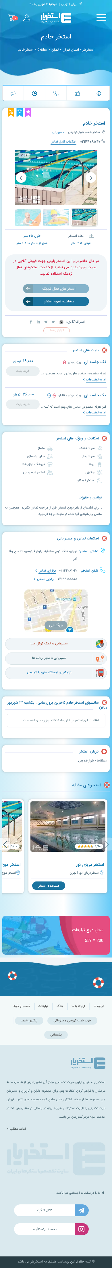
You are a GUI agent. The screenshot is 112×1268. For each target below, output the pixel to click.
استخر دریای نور (90, 864)
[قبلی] (91, 177)
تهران (55, 49)
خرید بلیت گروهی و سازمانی (72, 1020)
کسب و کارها (21, 1006)
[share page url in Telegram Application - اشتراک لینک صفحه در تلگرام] (45, 321)
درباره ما (99, 1006)
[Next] (5, 844)
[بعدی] (21, 177)
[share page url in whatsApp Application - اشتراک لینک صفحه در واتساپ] (61, 321)
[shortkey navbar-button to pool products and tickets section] (77, 93)
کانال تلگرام (44, 1210)
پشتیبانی (56, 1034)
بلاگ (60, 1006)
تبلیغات (43, 1006)
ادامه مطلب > (16, 1129)
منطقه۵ (42, 49)
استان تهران (71, 49)
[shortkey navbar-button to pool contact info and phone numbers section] (56, 93)
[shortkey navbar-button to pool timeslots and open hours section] (34, 93)
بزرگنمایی (56, 625)
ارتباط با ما (78, 1006)
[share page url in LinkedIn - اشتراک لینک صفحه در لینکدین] (38, 321)
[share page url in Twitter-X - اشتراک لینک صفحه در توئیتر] (53, 321)
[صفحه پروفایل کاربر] (26, 17)
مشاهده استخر (48, 885)
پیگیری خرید (29, 1020)
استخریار (88, 49)
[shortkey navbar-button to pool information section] (98, 93)
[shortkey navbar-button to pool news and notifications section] (13, 93)
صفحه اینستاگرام (45, 1229)
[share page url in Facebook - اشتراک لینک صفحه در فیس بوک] (31, 321)
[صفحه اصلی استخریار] (56, 18)
